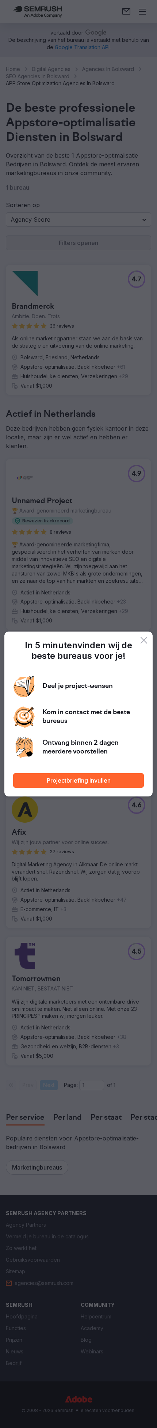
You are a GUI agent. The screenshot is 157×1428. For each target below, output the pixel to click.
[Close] (144, 640)
